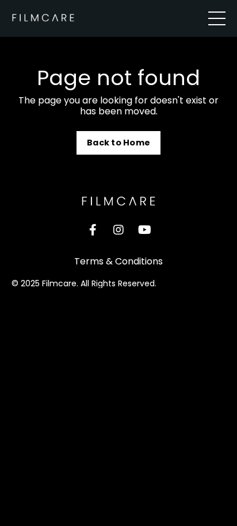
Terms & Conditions (118, 261)
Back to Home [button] (118, 142)
